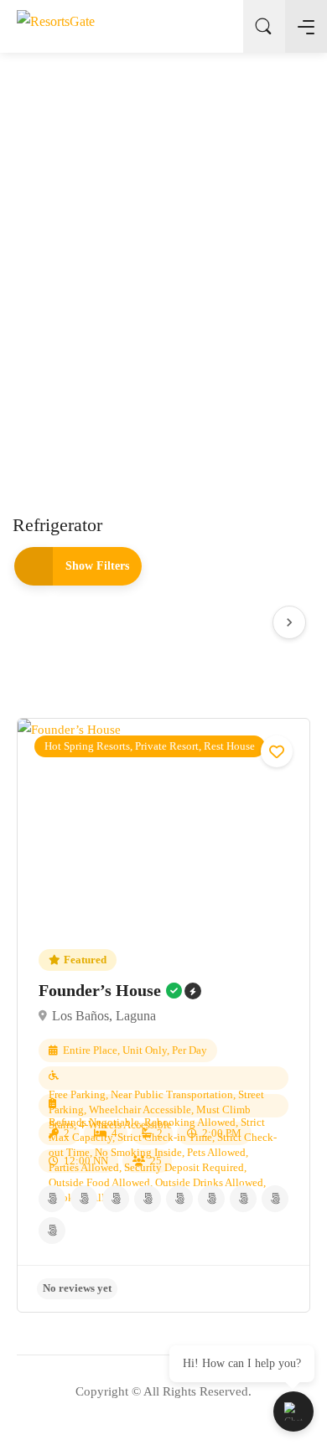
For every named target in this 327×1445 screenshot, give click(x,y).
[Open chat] (293, 1411)
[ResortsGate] (56, 25)
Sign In (217, 27)
